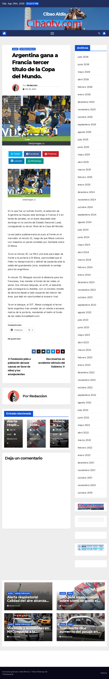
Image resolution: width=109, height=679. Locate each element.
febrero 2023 (85, 357)
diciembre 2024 (86, 192)
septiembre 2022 (87, 395)
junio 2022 (83, 417)
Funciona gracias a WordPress (16, 671)
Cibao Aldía (54, 14)
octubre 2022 (85, 387)
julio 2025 (83, 139)
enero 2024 (84, 274)
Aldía (15, 49)
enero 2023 (84, 365)
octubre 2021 (85, 477)
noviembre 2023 (87, 289)
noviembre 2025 (87, 109)
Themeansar (7, 674)
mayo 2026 (84, 71)
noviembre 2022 (87, 380)
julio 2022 (83, 410)
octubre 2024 (85, 207)
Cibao (70, 593)
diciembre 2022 (86, 372)
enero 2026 (84, 94)
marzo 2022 (84, 440)
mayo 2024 (84, 244)
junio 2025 (83, 147)
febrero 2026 (85, 86)
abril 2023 (83, 342)
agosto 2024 (85, 222)
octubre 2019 (85, 492)
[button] (99, 33)
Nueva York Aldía (22, 593)
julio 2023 (83, 319)
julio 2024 (83, 229)
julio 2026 (83, 56)
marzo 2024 (84, 259)
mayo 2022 (84, 425)
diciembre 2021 (86, 462)
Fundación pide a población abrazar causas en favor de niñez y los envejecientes (19, 366)
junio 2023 (83, 327)
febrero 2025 (85, 177)
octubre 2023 (85, 297)
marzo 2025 (84, 169)
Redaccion (32, 85)
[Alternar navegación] (52, 33)
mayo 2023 (84, 334)
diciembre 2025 (86, 102)
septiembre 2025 (87, 124)
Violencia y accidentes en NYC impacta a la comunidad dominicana (28, 631)
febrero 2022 (85, 447)
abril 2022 (83, 432)
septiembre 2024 (87, 214)
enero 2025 (84, 184)
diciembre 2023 (86, 282)
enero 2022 (84, 455)
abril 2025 (83, 162)
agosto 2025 (84, 132)
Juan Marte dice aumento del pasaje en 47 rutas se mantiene (78, 631)
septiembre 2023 (87, 304)
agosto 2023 (84, 312)
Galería (103, 673)
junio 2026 (83, 64)
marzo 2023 (84, 350)
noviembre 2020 (87, 485)
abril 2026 (83, 79)
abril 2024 (83, 252)
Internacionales (27, 49)
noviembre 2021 (86, 470)
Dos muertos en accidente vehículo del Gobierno (51, 362)
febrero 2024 (85, 267)
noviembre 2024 (87, 199)
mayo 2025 (84, 154)
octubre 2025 (85, 117)
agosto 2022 (84, 402)
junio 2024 (83, 237)
